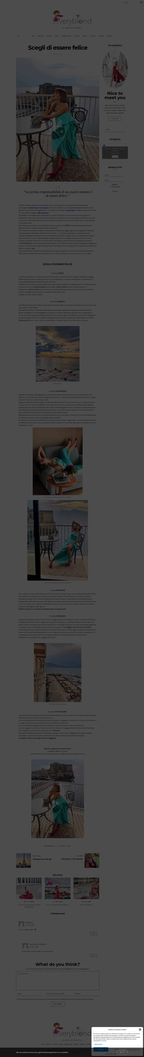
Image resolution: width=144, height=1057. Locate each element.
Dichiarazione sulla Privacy (121, 1053)
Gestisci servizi (98, 1044)
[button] (140, 1029)
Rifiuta (117, 1049)
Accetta (100, 1049)
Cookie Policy (109, 1053)
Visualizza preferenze (133, 1049)
